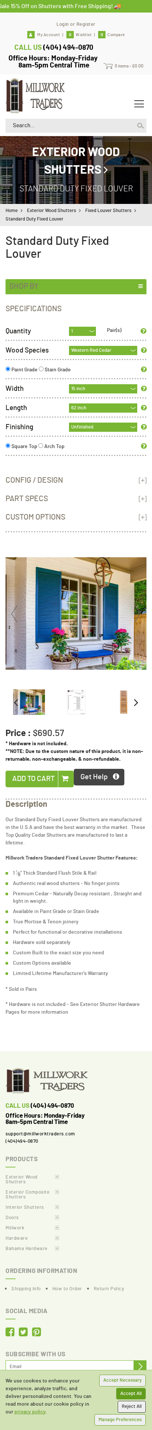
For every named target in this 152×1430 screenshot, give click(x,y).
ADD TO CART (34, 778)
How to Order (67, 1289)
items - (129, 66)
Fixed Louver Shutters (108, 210)
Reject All (132, 1406)
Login (62, 24)
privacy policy (29, 1412)
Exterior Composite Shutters (27, 1195)
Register (86, 24)
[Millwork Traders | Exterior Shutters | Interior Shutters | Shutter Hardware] (35, 94)
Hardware (17, 1238)
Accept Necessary (122, 1380)
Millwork (15, 1228)
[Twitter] (23, 1332)
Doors (12, 1217)
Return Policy (109, 1289)
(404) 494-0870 (68, 47)
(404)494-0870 (22, 1141)
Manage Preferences (120, 1419)
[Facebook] (10, 1332)
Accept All (131, 1393)
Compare (113, 35)
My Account (48, 35)
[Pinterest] (36, 1332)
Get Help (94, 777)
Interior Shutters (25, 1207)
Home (12, 210)
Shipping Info (26, 1289)
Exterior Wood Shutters (51, 210)
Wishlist (80, 35)
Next (137, 613)
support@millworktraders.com (40, 1134)
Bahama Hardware (27, 1248)
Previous (15, 613)
